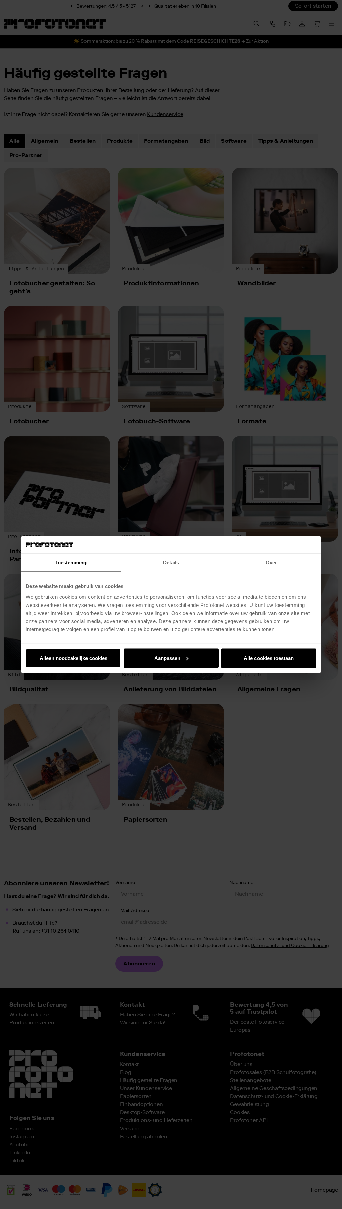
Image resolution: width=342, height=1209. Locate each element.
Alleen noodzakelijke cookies (73, 658)
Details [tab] (171, 562)
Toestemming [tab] (71, 562)
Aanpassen (167, 658)
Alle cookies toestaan (269, 658)
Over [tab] (271, 562)
